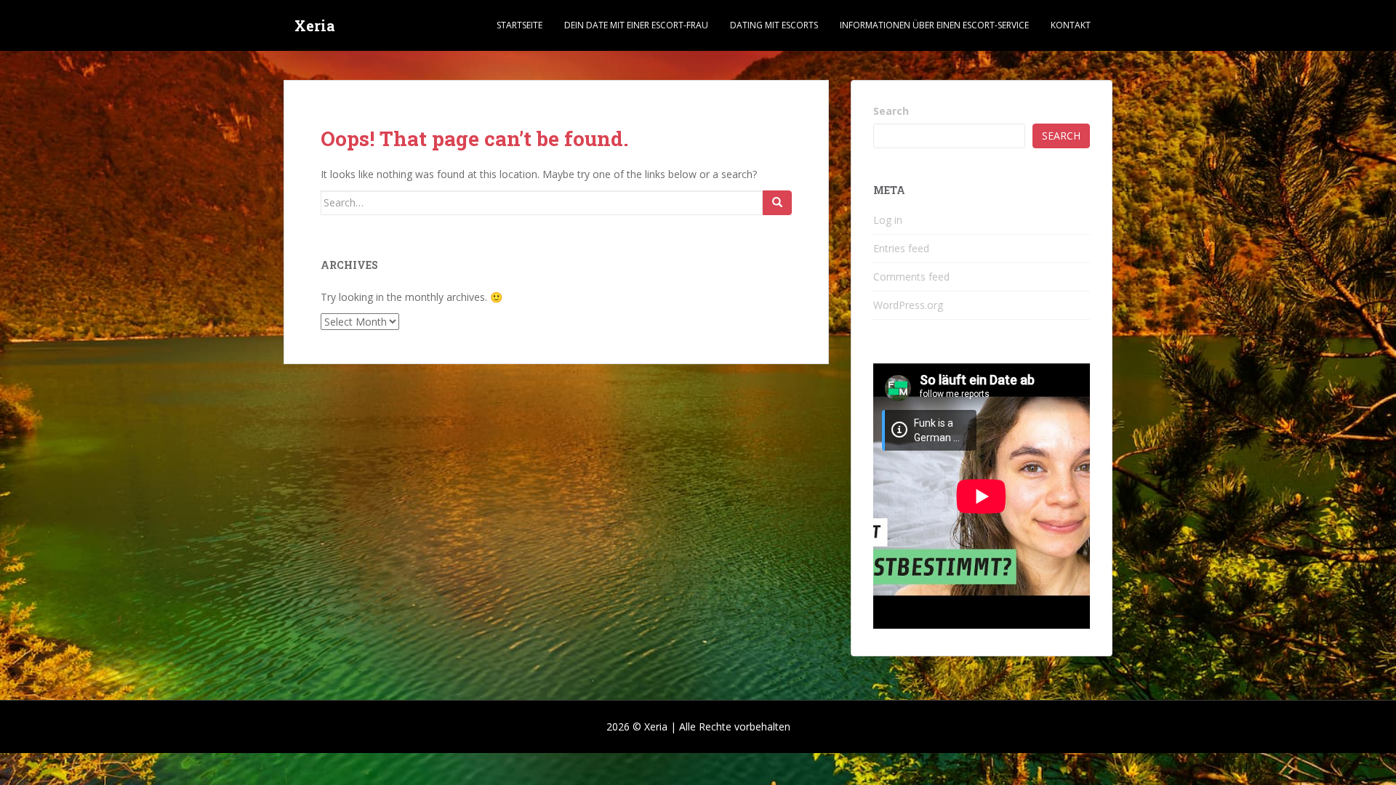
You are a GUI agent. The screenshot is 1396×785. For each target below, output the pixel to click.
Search (891, 111)
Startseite (519, 25)
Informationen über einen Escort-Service (934, 25)
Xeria (314, 25)
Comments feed (911, 276)
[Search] (777, 202)
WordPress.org (908, 305)
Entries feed (901, 248)
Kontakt (1071, 25)
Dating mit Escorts (774, 25)
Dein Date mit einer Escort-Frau (636, 25)
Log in (887, 220)
